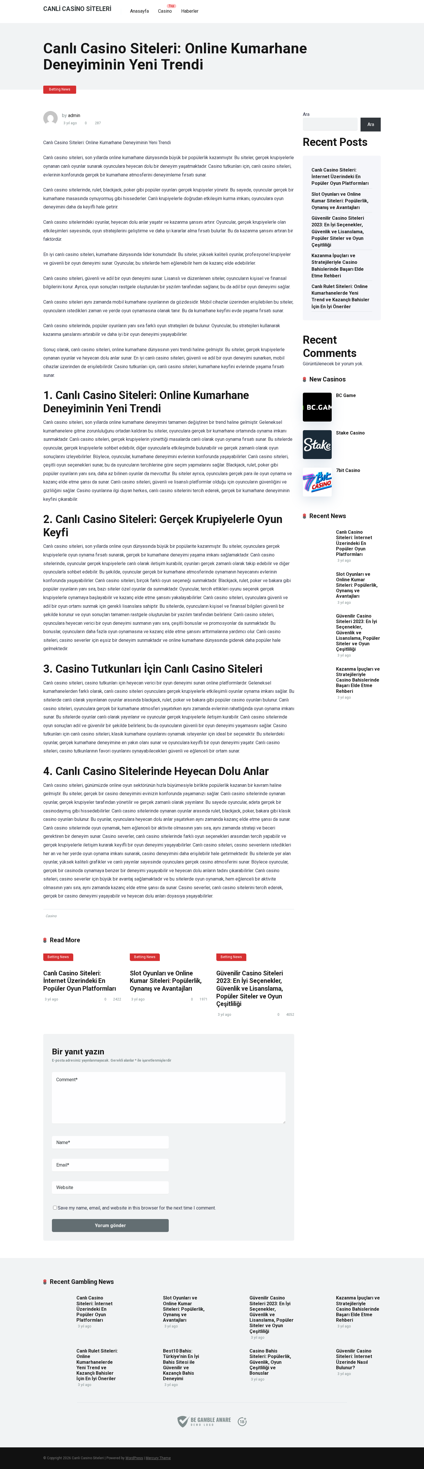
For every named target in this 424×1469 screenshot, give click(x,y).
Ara (306, 114)
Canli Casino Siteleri (77, 8)
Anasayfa (139, 11)
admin (74, 115)
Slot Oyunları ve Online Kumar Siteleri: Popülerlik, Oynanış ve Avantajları (166, 981)
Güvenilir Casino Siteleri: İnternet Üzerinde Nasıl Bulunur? (354, 1359)
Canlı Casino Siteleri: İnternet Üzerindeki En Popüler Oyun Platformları (79, 981)
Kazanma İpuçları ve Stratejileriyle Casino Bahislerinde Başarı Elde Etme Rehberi (338, 266)
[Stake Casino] (317, 457)
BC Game (346, 395)
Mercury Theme (158, 1458)
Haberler (189, 11)
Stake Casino (350, 433)
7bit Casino (348, 470)
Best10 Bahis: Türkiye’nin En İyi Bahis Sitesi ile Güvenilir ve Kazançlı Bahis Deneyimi (181, 1364)
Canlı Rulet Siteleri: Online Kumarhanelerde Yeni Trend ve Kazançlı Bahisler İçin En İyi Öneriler (340, 296)
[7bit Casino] (317, 495)
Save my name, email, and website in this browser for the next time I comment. (137, 1208)
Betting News (59, 89)
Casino (165, 11)
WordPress (134, 1458)
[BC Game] (317, 420)
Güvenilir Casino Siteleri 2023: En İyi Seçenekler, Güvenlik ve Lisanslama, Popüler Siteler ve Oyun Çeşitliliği (249, 989)
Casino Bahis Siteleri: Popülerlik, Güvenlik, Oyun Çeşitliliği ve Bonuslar (270, 1362)
